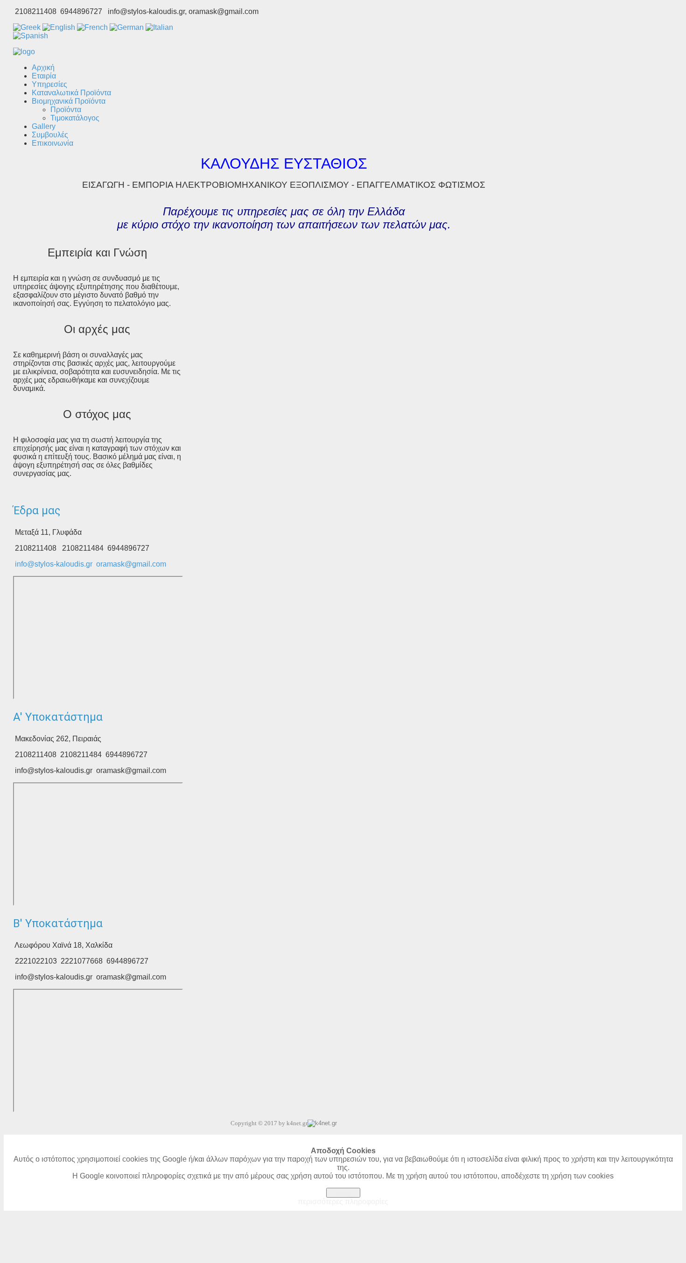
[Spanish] (30, 35)
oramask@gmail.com (131, 564)
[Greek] (27, 27)
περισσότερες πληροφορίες (343, 1202)
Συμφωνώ (343, 1192)
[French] (92, 27)
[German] (127, 27)
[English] (58, 27)
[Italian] (159, 27)
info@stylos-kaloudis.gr (53, 564)
